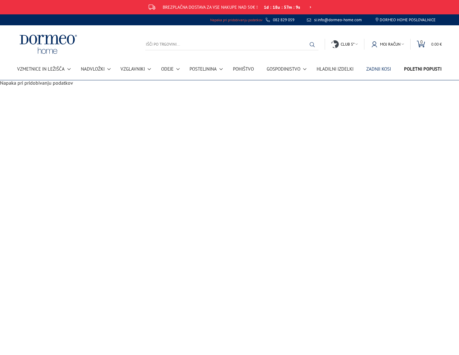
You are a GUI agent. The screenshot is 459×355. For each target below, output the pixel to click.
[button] (314, 45)
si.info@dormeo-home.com (338, 20)
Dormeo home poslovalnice (408, 19)
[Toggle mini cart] (426, 44)
